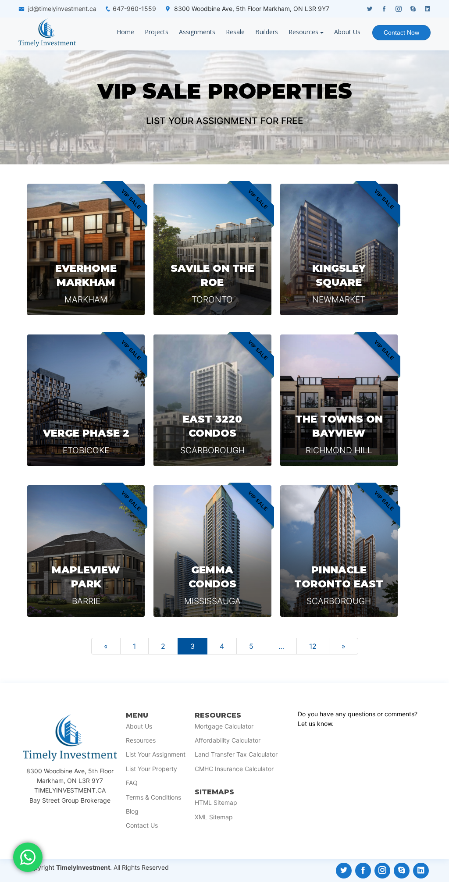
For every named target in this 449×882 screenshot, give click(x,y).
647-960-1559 (134, 8)
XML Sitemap (214, 817)
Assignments (197, 32)
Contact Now (401, 32)
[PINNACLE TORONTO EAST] (339, 551)
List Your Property (151, 769)
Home (125, 32)
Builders (266, 32)
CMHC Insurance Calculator (234, 769)
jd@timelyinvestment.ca (62, 8)
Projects (156, 32)
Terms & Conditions (153, 797)
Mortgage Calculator (224, 726)
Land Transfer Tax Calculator (236, 754)
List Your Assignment (155, 754)
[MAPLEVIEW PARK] (86, 551)
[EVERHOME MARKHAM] (86, 249)
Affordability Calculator (227, 740)
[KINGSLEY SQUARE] (339, 249)
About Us (347, 32)
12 (313, 646)
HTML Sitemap (216, 803)
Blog (132, 811)
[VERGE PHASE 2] (86, 400)
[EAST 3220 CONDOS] (212, 400)
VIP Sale (149, 91)
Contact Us (142, 825)
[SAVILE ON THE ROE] (212, 249)
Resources (303, 32)
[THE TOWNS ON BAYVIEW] (339, 400)
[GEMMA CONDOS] (212, 551)
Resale (235, 32)
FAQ (132, 783)
